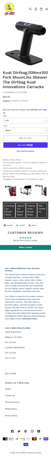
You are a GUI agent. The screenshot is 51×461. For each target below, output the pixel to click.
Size (5, 116)
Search (8, 389)
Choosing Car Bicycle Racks (9, 210)
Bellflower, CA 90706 (13, 337)
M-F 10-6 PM (10, 342)
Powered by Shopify (34, 453)
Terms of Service (12, 402)
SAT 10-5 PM (10, 353)
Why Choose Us (42, 209)
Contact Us (10, 395)
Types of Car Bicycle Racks (20, 210)
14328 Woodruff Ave (13, 332)
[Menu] (46, 9)
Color (5, 126)
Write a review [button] (25, 247)
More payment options (25, 151)
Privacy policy (11, 416)
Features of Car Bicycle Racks (31, 210)
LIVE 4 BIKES (21, 453)
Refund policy (11, 409)
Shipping (6, 101)
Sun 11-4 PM (10, 358)
